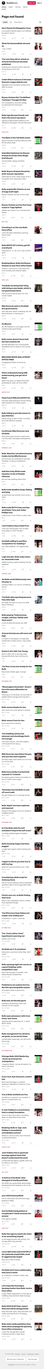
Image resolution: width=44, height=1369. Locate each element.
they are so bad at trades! (11, 1259)
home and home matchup (11, 723)
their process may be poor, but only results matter (15, 294)
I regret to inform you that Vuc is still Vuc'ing (16, 863)
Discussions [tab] (18, 22)
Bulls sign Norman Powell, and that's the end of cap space (15, 116)
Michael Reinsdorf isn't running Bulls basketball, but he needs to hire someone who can (17, 345)
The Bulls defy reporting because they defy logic (16, 598)
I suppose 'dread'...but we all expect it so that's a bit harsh (16, 1065)
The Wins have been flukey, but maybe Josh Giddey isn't (16, 914)
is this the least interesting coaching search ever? (15, 234)
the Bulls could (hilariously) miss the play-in (16, 580)
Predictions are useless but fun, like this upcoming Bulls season (16, 986)
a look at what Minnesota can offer (14, 623)
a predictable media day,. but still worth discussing (16, 1040)
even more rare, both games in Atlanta (16, 710)
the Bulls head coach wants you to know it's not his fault (16, 760)
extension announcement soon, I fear (15, 867)
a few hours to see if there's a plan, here (16, 515)
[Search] (40, 22)
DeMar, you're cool (8, 939)
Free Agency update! (9, 1219)
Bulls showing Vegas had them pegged (15, 845)
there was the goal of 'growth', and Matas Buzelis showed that (14, 973)
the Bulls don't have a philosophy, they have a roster (16, 1271)
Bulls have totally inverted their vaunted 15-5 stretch (16, 773)
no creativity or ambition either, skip (15, 1275)
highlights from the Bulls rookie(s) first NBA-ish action (16, 86)
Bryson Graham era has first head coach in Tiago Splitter (16, 206)
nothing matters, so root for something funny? (16, 586)
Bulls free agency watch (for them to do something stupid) (17, 1235)
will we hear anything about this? (14, 479)
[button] (3, 7)
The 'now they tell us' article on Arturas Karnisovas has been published (15, 61)
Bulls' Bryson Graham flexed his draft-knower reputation (16, 172)
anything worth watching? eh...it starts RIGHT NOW (16, 1022)
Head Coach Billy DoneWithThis (16, 398)
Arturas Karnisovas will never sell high (17, 634)
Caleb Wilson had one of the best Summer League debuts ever (16, 80)
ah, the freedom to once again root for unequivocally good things (16, 328)
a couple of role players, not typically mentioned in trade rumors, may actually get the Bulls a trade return (17, 640)
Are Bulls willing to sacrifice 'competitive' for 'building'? (14, 542)
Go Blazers (6, 324)
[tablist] (12, 22)
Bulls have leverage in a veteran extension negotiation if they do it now (16, 1083)
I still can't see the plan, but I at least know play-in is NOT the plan (15, 529)
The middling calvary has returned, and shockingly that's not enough (15, 736)
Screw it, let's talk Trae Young (15, 651)
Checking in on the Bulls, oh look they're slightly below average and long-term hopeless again (16, 696)
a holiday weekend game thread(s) (14, 833)
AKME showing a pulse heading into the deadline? (16, 563)
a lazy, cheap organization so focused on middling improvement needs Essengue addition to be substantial (16, 1295)
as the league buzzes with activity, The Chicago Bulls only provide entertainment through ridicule (16, 1240)
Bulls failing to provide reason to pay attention (16, 414)
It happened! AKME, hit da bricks (14, 362)
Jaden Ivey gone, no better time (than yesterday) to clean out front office (15, 382)
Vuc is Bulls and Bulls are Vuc (15, 1094)
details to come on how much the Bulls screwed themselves (16, 1136)
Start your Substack (16, 1359)
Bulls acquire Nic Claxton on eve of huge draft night (16, 190)
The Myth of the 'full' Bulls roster (16, 138)
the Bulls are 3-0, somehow (14, 949)
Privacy (17, 1354)
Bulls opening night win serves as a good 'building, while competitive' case (17, 967)
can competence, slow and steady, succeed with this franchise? (14, 104)
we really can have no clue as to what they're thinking (15, 603)
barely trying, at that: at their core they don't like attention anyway (16, 419)
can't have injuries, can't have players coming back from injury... (15, 742)
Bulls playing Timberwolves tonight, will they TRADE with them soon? (15, 617)
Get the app (32, 1359)
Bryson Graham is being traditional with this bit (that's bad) (16, 141)
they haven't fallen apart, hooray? (14, 672)
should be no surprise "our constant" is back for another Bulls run (16, 1098)
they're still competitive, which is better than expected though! (16, 901)
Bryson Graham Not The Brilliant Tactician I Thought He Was (16, 98)
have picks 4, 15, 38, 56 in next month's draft (16, 252)
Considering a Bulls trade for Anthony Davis (14, 878)
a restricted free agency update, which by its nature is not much (17, 1162)
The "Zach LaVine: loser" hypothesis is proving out (13, 934)
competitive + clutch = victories (13, 918)
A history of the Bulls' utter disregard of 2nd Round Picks (15, 1179)
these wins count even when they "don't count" (16, 953)
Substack (11, 1365)
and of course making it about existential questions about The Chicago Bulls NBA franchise (17, 884)
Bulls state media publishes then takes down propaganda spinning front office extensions (17, 1326)
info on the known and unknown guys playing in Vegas (16, 1199)
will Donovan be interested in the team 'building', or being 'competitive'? (16, 460)
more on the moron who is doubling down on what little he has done (15, 1116)
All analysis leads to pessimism (13, 990)
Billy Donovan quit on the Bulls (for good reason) (15, 307)
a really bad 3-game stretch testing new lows (16, 850)
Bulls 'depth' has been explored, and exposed (16, 806)
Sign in (39, 3)
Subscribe (31, 3)
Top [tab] (11, 22)
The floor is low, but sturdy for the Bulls (17, 667)
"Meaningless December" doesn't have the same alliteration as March (16, 689)
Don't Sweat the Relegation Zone (16, 28)
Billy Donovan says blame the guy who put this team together (17, 755)
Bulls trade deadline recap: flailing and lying (17, 491)
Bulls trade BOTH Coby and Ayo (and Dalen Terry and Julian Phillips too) (16, 510)
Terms (23, 1354)
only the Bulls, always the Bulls (13, 161)
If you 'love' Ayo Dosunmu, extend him (17, 1078)
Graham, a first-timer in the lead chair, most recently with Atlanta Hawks (16, 269)
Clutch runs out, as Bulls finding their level (16, 896)
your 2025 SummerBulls (12, 1196)
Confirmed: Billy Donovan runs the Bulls (15, 432)
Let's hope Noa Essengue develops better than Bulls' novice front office (17, 1288)
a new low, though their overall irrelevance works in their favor (13, 1333)
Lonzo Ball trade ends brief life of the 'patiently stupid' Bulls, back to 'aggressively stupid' (16, 1254)
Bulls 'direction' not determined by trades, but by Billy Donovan (17, 454)
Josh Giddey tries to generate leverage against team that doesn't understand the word (15, 1155)
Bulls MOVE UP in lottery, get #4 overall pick (16, 246)
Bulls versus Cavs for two (13, 720)
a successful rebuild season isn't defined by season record (16, 32)
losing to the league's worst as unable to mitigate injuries (16, 812)
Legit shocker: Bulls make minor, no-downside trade (16, 558)
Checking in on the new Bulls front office (14, 228)
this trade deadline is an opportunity (15, 546)
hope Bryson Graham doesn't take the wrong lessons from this (16, 68)
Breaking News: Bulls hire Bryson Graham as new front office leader (17, 264)
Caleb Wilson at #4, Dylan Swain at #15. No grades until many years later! (16, 178)
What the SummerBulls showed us (16, 44)
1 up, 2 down (6, 49)
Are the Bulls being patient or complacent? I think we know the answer (16, 1213)
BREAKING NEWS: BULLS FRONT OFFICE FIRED (16, 358)
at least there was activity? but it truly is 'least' (16, 496)
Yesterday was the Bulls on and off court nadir (15, 791)
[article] (22, 33)
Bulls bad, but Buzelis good (14, 1001)
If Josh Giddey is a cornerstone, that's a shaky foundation (16, 1111)
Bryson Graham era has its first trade (15, 194)
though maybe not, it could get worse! (16, 795)
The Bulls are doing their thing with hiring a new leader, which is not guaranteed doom (16, 288)
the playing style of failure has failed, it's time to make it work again (16, 778)
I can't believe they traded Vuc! (15, 526)
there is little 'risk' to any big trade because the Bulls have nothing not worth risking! (15, 655)
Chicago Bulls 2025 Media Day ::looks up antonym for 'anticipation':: (15, 1058)
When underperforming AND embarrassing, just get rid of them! (14, 375)
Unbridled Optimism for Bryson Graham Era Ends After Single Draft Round (16, 155)
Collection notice (33, 1354)
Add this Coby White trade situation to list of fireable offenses (13, 473)
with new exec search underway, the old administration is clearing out (16, 312)
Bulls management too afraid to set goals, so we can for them (16, 1035)
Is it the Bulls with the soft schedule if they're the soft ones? (16, 829)
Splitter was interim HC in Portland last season (16, 211)
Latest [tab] (5, 22)
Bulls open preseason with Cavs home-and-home (16, 1017)
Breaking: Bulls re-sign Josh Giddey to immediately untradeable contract (14, 1130)
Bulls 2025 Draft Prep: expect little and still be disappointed (15, 1307)
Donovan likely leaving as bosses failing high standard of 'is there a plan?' (16, 402)
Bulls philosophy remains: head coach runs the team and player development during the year (16, 437)
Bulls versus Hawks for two (14, 707)
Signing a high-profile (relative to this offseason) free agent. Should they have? (17, 121)
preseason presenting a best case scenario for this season (14, 1004)
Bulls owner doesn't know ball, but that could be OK (15, 340)
